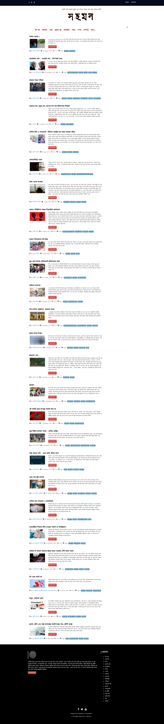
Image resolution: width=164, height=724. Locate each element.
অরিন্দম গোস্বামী (37, 202)
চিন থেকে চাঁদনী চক (35, 577)
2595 (54, 616)
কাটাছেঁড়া (107, 679)
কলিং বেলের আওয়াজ (36, 182)
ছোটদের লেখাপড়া (34, 285)
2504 (57, 638)
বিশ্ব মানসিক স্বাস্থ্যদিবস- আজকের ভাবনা (41, 309)
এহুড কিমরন (36, 469)
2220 (53, 174)
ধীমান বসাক (36, 98)
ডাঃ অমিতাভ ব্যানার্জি (38, 543)
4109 (59, 348)
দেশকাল (86, 30)
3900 (55, 301)
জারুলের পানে (33, 355)
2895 (72, 590)
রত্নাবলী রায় (36, 325)
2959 (60, 543)
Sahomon (88, 716)
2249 (59, 72)
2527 (57, 445)
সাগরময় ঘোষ (36, 569)
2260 (57, 254)
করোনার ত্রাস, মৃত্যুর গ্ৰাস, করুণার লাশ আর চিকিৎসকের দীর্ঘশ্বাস (49, 106)
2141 (56, 423)
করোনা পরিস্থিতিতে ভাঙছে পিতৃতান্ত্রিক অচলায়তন (44, 209)
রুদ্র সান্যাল (35, 423)
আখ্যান (106, 686)
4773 (59, 401)
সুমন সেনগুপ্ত (36, 152)
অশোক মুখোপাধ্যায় (37, 348)
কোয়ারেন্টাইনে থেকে (35, 160)
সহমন (34, 124)
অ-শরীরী (107, 691)
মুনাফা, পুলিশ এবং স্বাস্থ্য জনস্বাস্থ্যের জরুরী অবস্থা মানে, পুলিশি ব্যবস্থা (50, 624)
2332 (55, 377)
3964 (55, 202)
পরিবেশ (107, 681)
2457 (56, 51)
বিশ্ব (106, 699)
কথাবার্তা (44, 30)
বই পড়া (37, 30)
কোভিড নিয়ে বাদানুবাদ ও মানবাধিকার (41, 501)
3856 (59, 493)
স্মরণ (50, 30)
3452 (59, 519)
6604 (55, 469)
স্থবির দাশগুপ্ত (36, 616)
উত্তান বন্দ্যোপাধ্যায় (37, 519)
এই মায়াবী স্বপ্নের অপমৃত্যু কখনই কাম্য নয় (42, 409)
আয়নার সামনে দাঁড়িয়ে (36, 80)
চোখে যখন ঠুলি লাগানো (36, 477)
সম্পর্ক (79, 30)
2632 (54, 152)
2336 (55, 325)
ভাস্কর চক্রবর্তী (36, 51)
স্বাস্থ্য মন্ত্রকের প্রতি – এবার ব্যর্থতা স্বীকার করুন (44, 453)
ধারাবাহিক (66, 30)
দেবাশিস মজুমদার (37, 401)
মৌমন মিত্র (35, 301)
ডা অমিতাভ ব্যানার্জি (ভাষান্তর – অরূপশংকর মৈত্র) (45, 590)
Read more (52, 47)
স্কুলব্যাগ (31, 385)
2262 (53, 98)
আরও (92, 30)
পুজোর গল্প (58, 30)
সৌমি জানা (35, 231)
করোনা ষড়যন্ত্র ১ (34, 36)
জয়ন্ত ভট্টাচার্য (36, 445)
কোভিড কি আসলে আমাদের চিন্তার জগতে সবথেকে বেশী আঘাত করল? (51, 551)
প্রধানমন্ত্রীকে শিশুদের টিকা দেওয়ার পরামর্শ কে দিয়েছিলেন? (47, 527)
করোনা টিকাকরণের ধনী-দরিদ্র (38, 239)
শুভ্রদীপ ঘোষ (36, 277)
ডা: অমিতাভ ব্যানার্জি (38, 493)
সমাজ (73, 30)
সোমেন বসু (35, 377)
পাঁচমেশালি (107, 689)
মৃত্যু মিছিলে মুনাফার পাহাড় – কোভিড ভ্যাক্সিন (43, 431)
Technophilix (88, 714)
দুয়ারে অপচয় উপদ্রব (35, 333)
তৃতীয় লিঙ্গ (107, 696)
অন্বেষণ (107, 701)
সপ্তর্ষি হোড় (35, 174)
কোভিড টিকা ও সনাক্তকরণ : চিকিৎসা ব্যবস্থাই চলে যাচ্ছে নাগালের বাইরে (52, 132)
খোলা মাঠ (107, 694)
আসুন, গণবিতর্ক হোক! (36, 598)
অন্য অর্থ (107, 676)
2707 (57, 569)
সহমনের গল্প (108, 684)
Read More (32, 673)
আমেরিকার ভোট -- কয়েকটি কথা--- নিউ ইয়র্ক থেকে (45, 59)
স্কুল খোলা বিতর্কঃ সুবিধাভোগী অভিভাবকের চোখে (44, 261)
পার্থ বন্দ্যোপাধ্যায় (37, 72)
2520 (54, 231)
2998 (55, 277)
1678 (52, 124)
